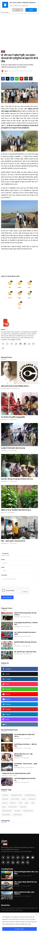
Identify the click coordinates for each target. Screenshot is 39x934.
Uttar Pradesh (15, 799)
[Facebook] (3, 857)
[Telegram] (3, 862)
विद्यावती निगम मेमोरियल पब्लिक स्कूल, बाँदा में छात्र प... (25, 643)
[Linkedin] (13, 862)
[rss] (28, 862)
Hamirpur (13, 803)
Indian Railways (17, 814)
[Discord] (32, 857)
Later (23, 9)
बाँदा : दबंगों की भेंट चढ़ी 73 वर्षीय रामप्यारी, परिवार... (25, 652)
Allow (33, 9)
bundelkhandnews (30, 795)
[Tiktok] (18, 857)
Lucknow (4, 803)
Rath (32, 803)
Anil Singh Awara (5, 388)
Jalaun (4, 807)
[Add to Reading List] (31, 78)
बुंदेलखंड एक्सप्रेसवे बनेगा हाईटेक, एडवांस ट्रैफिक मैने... (24, 893)
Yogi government (27, 810)
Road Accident (6, 814)
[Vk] (23, 862)
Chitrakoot (5, 795)
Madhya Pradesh (6, 810)
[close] (36, 914)
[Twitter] (8, 857)
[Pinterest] (8, 862)
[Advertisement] (19, 30)
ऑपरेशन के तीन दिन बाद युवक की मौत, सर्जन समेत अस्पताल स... (25, 614)
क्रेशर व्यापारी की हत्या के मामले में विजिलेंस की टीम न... (15, 386)
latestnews (5, 799)
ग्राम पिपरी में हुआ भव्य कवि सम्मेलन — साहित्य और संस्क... (25, 745)
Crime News (23, 807)
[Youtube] (28, 857)
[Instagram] (13, 857)
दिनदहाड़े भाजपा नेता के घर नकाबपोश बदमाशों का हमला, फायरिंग (16, 773)
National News (13, 807)
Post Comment (7, 597)
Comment (4, 575)
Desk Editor (4, 419)
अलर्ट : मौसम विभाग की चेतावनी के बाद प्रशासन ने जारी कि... (25, 633)
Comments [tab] (5, 553)
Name (3, 559)
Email (2, 567)
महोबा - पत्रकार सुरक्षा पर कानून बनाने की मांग (13, 541)
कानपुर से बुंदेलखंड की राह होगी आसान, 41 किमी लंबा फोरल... (25, 623)
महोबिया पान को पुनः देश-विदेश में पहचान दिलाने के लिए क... (16, 510)
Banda (23, 799)
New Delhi (17, 810)
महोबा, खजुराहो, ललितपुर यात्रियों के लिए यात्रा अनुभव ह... (25, 883)
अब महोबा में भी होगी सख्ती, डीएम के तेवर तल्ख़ (13, 448)
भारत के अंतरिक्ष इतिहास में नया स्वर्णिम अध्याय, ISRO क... (24, 735)
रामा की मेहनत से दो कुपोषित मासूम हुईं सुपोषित (13, 417)
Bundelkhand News (16, 795)
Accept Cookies (19, 929)
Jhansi (26, 803)
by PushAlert (6, 11)
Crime (20, 803)
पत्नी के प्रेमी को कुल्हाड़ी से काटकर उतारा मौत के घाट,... (24, 779)
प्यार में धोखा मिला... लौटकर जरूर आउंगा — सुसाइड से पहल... (25, 764)
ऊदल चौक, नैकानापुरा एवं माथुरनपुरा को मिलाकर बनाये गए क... (17, 479)
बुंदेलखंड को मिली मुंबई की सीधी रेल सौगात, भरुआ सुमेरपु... (26, 872)
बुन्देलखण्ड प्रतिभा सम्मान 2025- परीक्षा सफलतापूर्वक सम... (23, 755)
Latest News (32, 799)
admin (3, 329)
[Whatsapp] (23, 857)
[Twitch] (18, 862)
